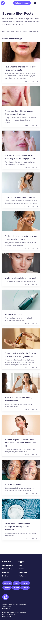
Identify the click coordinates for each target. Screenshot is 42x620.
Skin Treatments (35, 31)
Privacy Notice (6, 609)
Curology (10, 31)
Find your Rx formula (22, 3)
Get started (6, 562)
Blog (20, 565)
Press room (22, 572)
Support (21, 562)
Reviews (5, 576)
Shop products (7, 565)
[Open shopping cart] (35, 3)
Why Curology (7, 569)
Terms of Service (6, 607)
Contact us (22, 576)
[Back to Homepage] (3, 3)
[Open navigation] (39, 3)
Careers (21, 569)
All (3, 31)
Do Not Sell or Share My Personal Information (14, 612)
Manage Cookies (6, 616)
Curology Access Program (9, 614)
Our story (5, 572)
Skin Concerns (21, 31)
